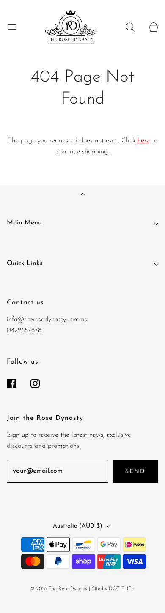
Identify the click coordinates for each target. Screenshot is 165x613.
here (144, 140)
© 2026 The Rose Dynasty (58, 588)
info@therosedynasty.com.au (47, 319)
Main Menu (24, 222)
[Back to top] (83, 195)
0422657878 (24, 330)
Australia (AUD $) (78, 526)
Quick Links (25, 263)
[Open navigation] (11, 26)
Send (135, 471)
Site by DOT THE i (113, 588)
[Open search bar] (130, 26)
